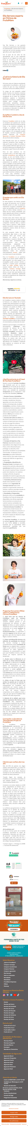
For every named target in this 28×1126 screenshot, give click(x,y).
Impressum (24, 1124)
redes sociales (14, 265)
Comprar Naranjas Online (17, 136)
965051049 (12, 1080)
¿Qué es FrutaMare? (10, 962)
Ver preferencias (14, 1121)
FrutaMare (12, 121)
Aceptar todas (14, 1112)
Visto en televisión (9, 975)
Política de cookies (5, 1124)
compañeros (11, 155)
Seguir (15, 882)
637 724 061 (21, 1080)
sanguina (22, 208)
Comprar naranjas (15, 268)
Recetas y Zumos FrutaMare (13, 1000)
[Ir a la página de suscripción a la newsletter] (14, 925)
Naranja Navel (8, 1041)
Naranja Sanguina (9, 1043)
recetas (15, 252)
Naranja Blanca (8, 1045)
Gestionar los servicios (13, 1108)
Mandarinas (7, 1038)
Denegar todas (14, 1116)
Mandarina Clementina (11, 1049)
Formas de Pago (8, 1095)
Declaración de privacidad (15, 1124)
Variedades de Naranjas (12, 1037)
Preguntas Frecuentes (10, 1097)
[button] (14, 289)
